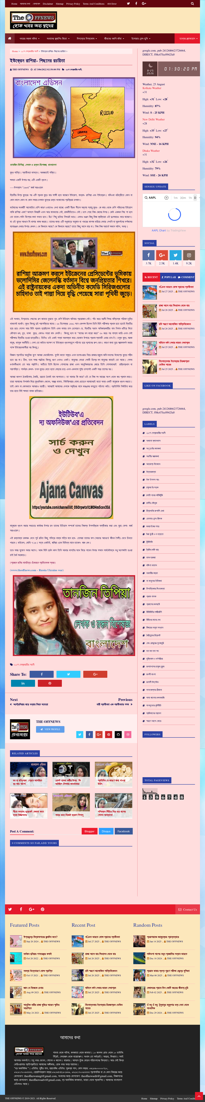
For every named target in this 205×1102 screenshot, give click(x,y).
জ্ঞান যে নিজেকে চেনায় (33, 987)
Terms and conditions (94, 3)
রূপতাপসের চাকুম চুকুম (155, 666)
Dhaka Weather (151, 151)
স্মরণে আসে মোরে (153, 721)
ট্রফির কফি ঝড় (152, 549)
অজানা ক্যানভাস (153, 440)
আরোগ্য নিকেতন (153, 464)
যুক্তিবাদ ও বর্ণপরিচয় (154, 658)
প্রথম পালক (151, 596)
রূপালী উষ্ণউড (152, 682)
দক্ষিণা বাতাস (151, 565)
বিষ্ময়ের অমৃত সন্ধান (154, 627)
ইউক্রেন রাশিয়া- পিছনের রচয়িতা (37, 60)
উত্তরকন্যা (151, 472)
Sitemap (59, 3)
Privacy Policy (73, 3)
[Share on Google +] (95, 674)
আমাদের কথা (25, 3)
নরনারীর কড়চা (152, 573)
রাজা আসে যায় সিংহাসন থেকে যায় (174, 305)
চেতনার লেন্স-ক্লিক (154, 518)
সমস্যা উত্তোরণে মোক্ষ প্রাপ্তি (38, 970)
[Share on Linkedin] (23, 683)
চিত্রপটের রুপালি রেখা (155, 510)
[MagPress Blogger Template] (33, 20)
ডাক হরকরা (151, 557)
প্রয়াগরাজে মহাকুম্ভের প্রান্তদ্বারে (163, 936)
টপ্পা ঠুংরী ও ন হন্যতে (154, 534)
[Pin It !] (50, 683)
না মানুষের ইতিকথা (154, 581)
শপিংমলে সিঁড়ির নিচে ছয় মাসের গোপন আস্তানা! (112, 813)
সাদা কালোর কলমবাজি (155, 697)
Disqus (106, 831)
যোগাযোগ (36, 3)
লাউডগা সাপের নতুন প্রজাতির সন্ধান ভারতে (167, 953)
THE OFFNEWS (13, 1098)
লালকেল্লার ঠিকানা (154, 690)
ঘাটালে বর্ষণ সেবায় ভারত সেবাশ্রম (174, 342)
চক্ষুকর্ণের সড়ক (152, 487)
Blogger (89, 831)
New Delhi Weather (154, 119)
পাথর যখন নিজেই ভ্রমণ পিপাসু (69, 815)
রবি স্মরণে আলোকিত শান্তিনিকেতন (175, 324)
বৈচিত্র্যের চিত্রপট (153, 635)
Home (14, 3)
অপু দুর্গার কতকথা (153, 448)
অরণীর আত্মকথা (152, 456)
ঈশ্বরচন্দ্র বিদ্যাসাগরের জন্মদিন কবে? (41, 936)
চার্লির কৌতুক (151, 503)
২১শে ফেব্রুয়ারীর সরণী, (74, 69)
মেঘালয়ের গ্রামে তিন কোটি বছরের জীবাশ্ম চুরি (167, 987)
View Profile (52, 729)
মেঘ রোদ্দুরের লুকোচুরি (155, 643)
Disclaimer (48, 3)
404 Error (112, 3)
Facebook (124, 831)
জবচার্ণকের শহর (152, 526)
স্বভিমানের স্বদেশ (153, 713)
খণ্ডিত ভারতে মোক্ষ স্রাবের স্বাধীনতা (176, 286)
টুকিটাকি (149, 542)
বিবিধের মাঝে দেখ (153, 619)
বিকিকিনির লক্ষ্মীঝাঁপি (154, 612)
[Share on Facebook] (42, 674)
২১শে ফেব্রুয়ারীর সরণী (29, 51)
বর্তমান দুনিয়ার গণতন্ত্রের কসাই (38, 953)
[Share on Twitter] (68, 674)
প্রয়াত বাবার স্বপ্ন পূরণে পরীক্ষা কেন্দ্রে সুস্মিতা (168, 970)
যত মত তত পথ (152, 651)
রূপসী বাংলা (151, 674)
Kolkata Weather (152, 88)
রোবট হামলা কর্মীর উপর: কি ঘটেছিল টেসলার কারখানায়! (68, 782)
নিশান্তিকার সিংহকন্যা (155, 588)
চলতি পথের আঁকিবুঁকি (154, 495)
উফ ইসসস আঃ (152, 479)
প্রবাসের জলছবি (153, 604)
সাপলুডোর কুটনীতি (153, 705)
